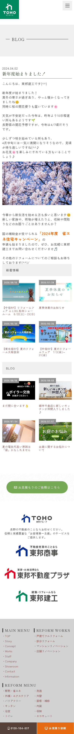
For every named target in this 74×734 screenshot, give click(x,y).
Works (8, 651)
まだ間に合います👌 (15, 406)
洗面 (39, 691)
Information (12, 676)
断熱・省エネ (13, 691)
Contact (10, 671)
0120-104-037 (19, 728)
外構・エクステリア (17, 696)
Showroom (11, 666)
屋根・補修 (43, 701)
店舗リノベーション (48, 651)
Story (8, 641)
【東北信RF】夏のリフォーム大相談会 (18, 350)
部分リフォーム (45, 641)
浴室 (7, 711)
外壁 (39, 696)
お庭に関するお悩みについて (54, 448)
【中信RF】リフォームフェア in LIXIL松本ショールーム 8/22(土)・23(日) (18, 311)
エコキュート (44, 716)
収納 (39, 711)
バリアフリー (13, 701)
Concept (10, 646)
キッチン (10, 706)
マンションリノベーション (52, 646)
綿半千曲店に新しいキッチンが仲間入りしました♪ (54, 409)
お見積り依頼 (57, 728)
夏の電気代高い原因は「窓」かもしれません (16, 448)
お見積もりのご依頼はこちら (38, 487)
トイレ (9, 716)
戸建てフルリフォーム (49, 636)
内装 (39, 706)
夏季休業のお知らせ (52, 308)
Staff (8, 656)
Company (11, 661)
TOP (7, 636)
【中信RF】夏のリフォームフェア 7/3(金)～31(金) (55, 352)
